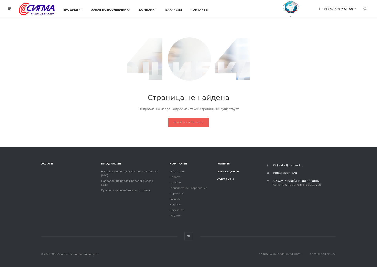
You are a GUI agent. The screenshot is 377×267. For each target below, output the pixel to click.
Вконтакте (188, 236)
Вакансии (175, 198)
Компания (178, 163)
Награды (175, 204)
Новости (175, 176)
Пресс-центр (228, 171)
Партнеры (176, 193)
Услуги (47, 163)
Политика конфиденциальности (280, 254)
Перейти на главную (188, 122)
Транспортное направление (188, 187)
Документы (177, 210)
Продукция (111, 163)
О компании (177, 171)
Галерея (175, 182)
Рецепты (175, 215)
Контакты (225, 179)
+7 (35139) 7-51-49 (338, 9)
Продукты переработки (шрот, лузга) (126, 190)
